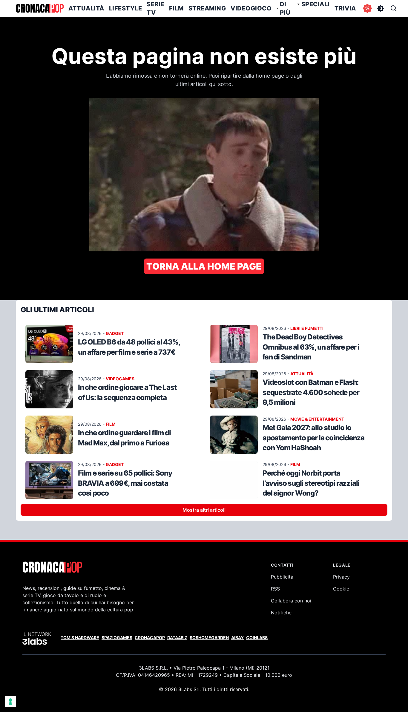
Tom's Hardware (80, 637)
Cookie (341, 589)
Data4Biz (177, 637)
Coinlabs (257, 637)
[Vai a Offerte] (367, 8)
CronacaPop (150, 637)
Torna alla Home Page (204, 266)
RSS (275, 589)
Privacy (341, 577)
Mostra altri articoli (204, 510)
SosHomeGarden (209, 637)
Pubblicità (282, 577)
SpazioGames (117, 637)
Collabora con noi (291, 601)
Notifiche (281, 613)
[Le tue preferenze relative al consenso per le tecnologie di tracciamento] (10, 701)
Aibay (237, 637)
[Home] (40, 8)
